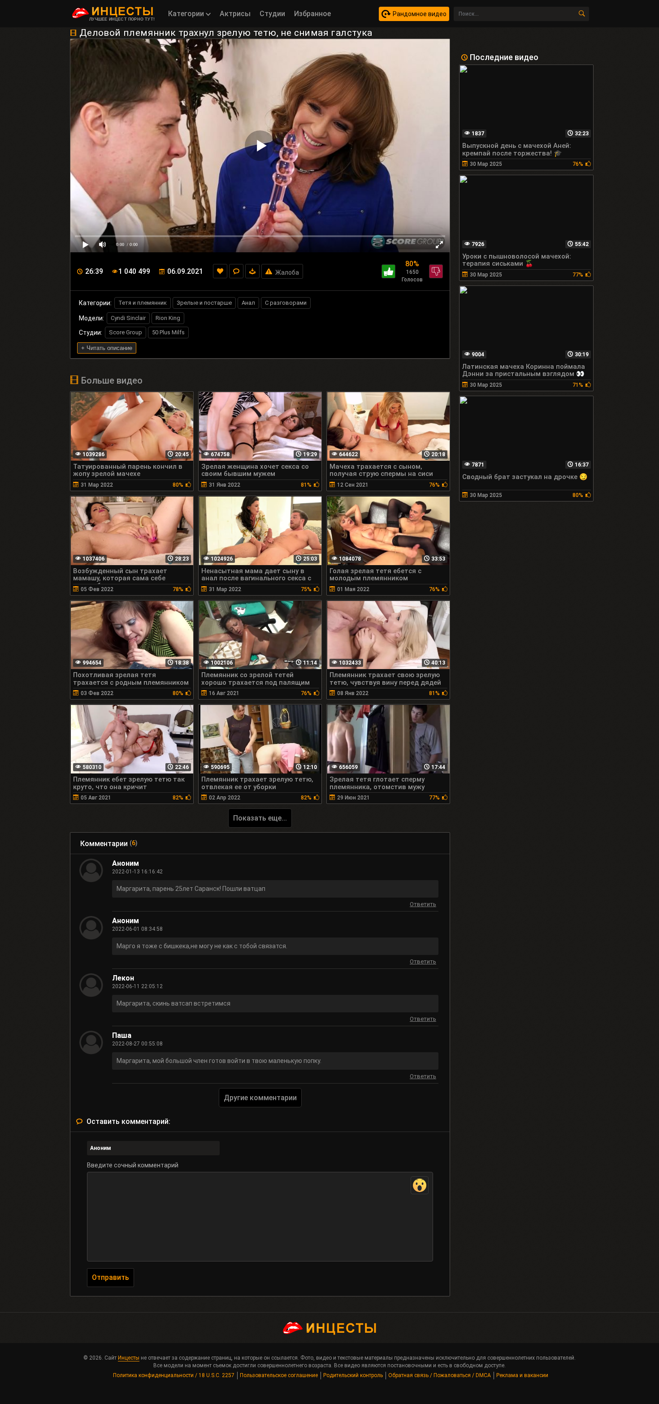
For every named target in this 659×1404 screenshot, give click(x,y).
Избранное (312, 13)
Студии (272, 13)
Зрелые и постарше (204, 302)
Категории (187, 13)
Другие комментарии (260, 1097)
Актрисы (235, 13)
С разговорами (286, 302)
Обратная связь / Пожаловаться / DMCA (439, 1375)
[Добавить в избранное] (220, 271)
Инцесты (128, 1358)
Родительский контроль (353, 1375)
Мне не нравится (436, 271)
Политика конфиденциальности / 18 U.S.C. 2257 (173, 1375)
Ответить (423, 905)
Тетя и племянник (142, 302)
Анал (248, 302)
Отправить (110, 1277)
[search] (582, 14)
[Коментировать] (236, 271)
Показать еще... (260, 818)
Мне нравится (388, 271)
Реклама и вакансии (522, 1375)
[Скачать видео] (252, 271)
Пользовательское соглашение (279, 1375)
